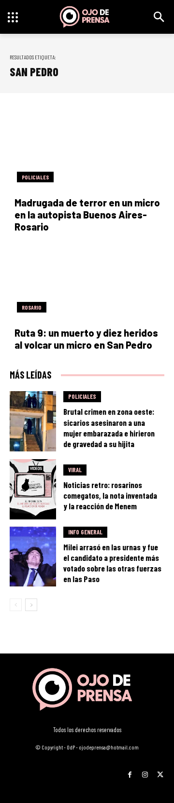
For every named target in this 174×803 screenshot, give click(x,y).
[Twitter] (160, 771)
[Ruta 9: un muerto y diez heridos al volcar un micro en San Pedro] (87, 281)
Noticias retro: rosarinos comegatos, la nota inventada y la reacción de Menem (110, 495)
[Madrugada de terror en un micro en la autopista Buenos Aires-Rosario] (87, 151)
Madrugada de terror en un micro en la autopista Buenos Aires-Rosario (87, 214)
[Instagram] (145, 771)
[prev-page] (16, 605)
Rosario (32, 307)
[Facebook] (130, 771)
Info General (85, 532)
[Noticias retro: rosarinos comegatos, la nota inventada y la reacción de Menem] (33, 489)
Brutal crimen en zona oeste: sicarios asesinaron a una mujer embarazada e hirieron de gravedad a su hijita (109, 427)
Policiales (35, 177)
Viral (75, 470)
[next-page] (31, 605)
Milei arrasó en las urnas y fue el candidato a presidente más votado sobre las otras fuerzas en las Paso (112, 563)
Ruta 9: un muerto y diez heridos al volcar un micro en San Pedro (86, 339)
